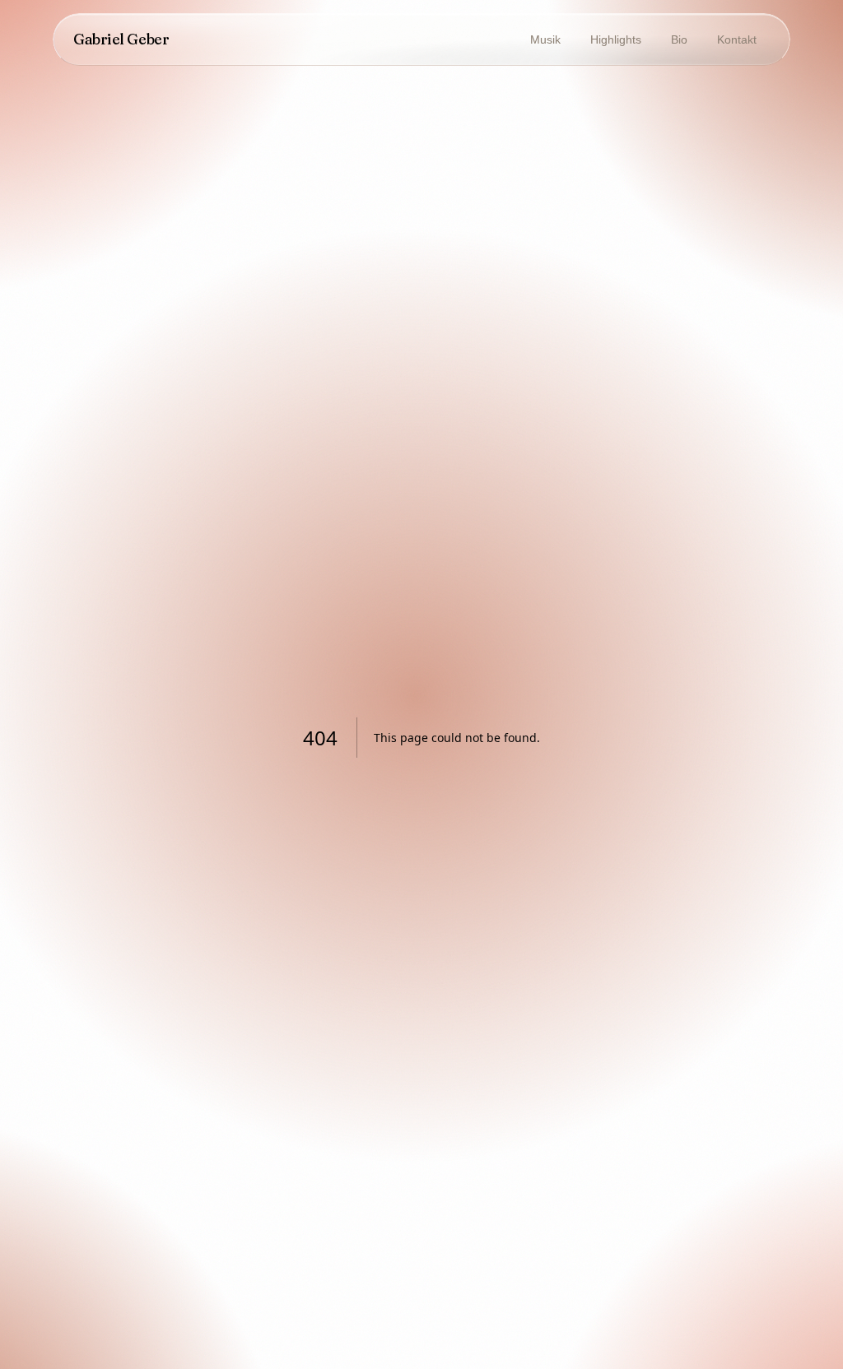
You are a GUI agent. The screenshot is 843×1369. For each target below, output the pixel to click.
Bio (679, 39)
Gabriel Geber (121, 39)
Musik (545, 39)
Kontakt (737, 39)
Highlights (615, 39)
